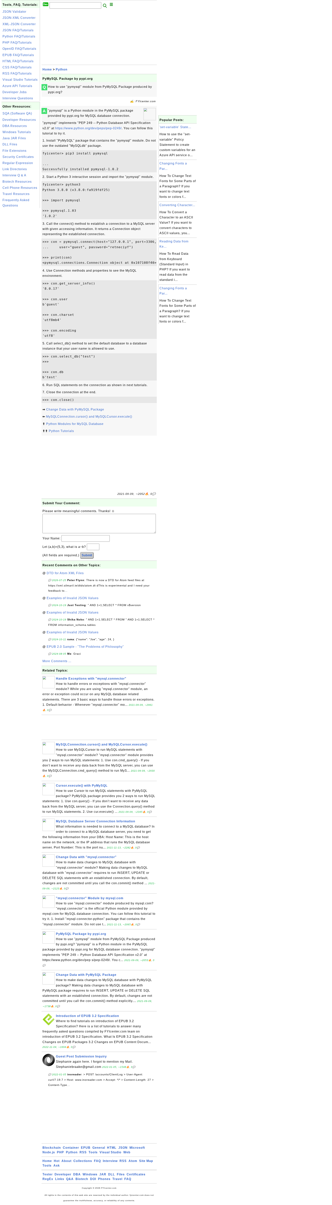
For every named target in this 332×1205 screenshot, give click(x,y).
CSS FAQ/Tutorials (17, 67)
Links (59, 1179)
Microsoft (137, 1147)
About (66, 1161)
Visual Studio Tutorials (20, 79)
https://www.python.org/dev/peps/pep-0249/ (88, 128)
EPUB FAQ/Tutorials (18, 55)
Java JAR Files (14, 138)
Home (47, 69)
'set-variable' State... (175, 127)
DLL (111, 1174)
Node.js (48, 1152)
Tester (47, 1174)
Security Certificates (18, 156)
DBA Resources (14, 126)
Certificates (136, 1174)
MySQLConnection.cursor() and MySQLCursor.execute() (89, 416)
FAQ (97, 1161)
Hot (57, 1161)
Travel (117, 1179)
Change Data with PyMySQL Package (75, 409)
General (98, 1147)
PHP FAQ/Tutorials (17, 42)
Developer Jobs (14, 92)
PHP (60, 1152)
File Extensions (14, 150)
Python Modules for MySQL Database (75, 423)
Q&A (70, 1179)
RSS (83, 1152)
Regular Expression (17, 163)
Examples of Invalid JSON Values (73, 598)
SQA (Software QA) (17, 113)
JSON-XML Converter (19, 17)
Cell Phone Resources (19, 187)
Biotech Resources (17, 181)
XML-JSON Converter (19, 24)
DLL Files (9, 144)
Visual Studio (110, 1152)
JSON (123, 1147)
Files (121, 1174)
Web (126, 1152)
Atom (133, 1161)
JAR (102, 1174)
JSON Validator (14, 11)
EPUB (85, 1147)
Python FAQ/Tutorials (18, 36)
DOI (93, 1179)
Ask (56, 1165)
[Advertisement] (21, 266)
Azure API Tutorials (17, 86)
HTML (111, 1147)
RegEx (47, 1179)
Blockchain (51, 1147)
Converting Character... (177, 205)
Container (71, 1147)
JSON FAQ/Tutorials (18, 30)
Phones (104, 1179)
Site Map (146, 1161)
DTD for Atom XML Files (65, 573)
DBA (77, 1174)
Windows (90, 1174)
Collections (82, 1161)
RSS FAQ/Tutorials (17, 73)
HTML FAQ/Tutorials (18, 61)
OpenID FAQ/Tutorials (19, 48)
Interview (110, 1161)
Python (61, 69)
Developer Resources (19, 119)
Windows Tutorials (16, 132)
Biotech (82, 1179)
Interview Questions (17, 98)
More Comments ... (56, 661)
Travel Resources (16, 194)
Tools (93, 1152)
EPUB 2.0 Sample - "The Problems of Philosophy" (85, 646)
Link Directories (14, 169)
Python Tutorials (61, 431)
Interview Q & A (14, 175)
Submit (87, 555)
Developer (63, 1174)
